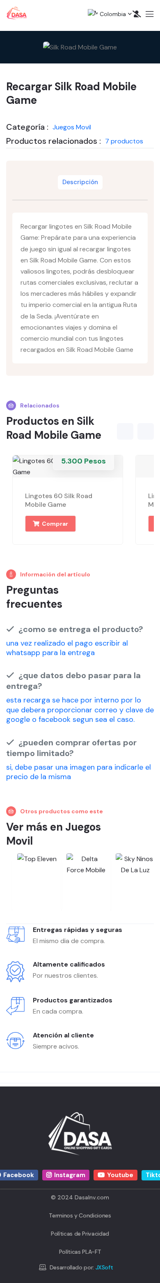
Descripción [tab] (80, 182)
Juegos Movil (72, 127)
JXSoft (104, 1267)
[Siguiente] (145, 431)
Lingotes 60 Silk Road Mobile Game (58, 500)
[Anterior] (125, 431)
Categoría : (27, 127)
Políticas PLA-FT (80, 1251)
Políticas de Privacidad (80, 1233)
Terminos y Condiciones (80, 1215)
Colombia (107, 14)
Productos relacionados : (53, 141)
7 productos (124, 141)
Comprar (54, 523)
